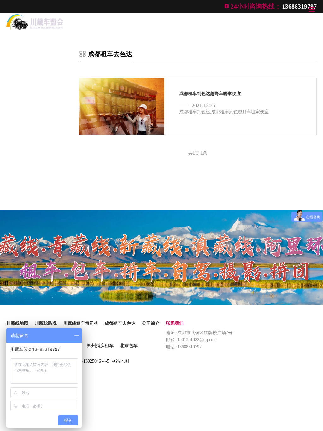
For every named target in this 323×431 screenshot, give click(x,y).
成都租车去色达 (110, 53)
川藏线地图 (17, 323)
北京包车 (129, 345)
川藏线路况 (46, 323)
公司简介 (151, 323)
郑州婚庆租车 (100, 345)
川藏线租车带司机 (80, 323)
